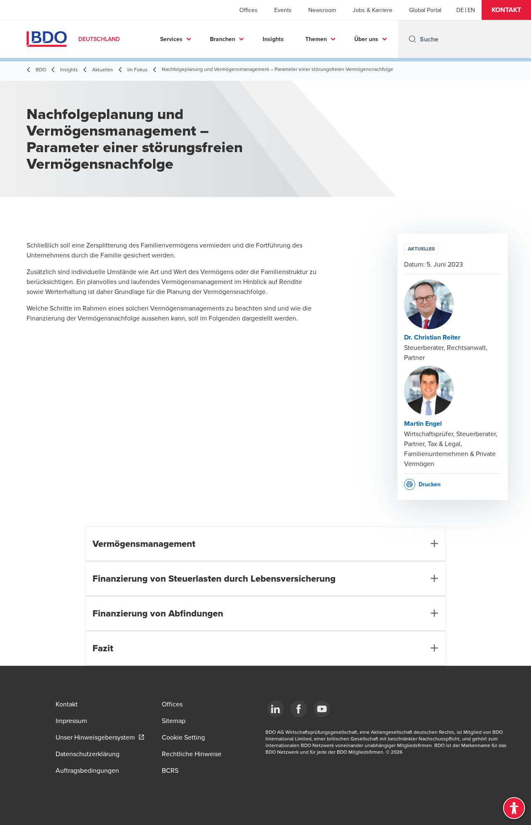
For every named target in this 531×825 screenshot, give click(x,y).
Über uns (366, 39)
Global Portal (425, 10)
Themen (316, 39)
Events (283, 10)
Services (171, 39)
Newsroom (322, 10)
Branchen (222, 39)
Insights (273, 39)
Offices (248, 10)
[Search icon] (412, 39)
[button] (506, 10)
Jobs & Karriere (372, 10)
